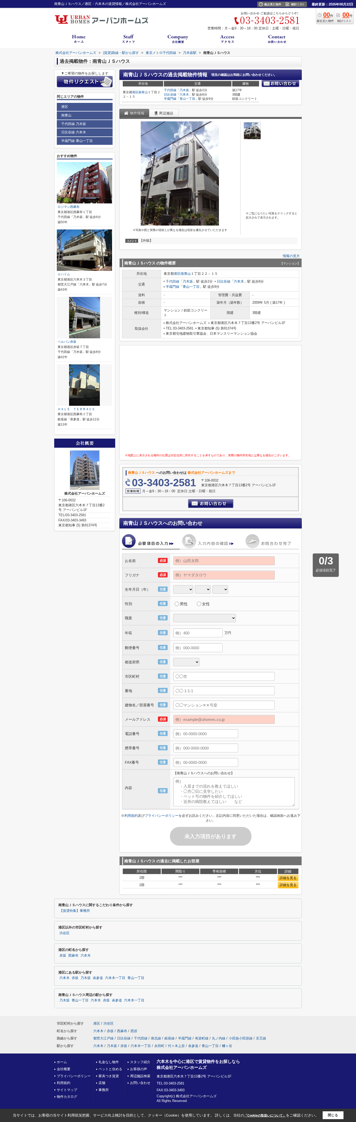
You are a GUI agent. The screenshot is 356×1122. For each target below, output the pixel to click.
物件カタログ (67, 1097)
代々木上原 (176, 1046)
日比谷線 (170, 94)
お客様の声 (138, 1069)
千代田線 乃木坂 (73, 124)
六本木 (184, 94)
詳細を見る (288, 878)
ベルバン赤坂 (67, 342)
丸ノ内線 (218, 1038)
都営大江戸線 (103, 1038)
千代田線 (170, 90)
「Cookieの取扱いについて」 (265, 1115)
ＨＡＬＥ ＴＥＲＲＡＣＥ (76, 409)
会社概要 (63, 1069)
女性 (206, 604)
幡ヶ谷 (227, 1046)
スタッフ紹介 (140, 1062)
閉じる (333, 1115)
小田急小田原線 (241, 1038)
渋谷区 (64, 933)
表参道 (98, 978)
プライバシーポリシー (162, 816)
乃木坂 (184, 90)
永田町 (159, 1046)
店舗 (102, 1083)
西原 (134, 1031)
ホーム (62, 1062)
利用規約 (131, 816)
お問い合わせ (140, 1083)
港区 (135, 92)
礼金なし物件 (109, 1062)
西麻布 (73, 955)
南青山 (143, 92)
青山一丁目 (187, 99)
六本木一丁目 (115, 978)
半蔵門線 (170, 99)
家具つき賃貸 (109, 1076)
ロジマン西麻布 (68, 207)
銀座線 (169, 1038)
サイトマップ (67, 1090)
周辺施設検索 (140, 1076)
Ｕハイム (64, 274)
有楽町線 (201, 1038)
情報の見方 (291, 256)
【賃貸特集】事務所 (74, 911)
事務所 (104, 1090)
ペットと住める (110, 1069)
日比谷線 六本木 (73, 132)
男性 (184, 604)
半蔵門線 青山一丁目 (77, 141)
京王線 (261, 1038)
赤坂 (62, 955)
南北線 (156, 1038)
